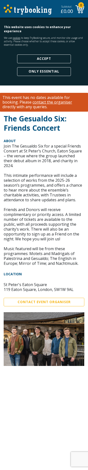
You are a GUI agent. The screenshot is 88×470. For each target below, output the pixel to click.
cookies (16, 38)
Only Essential (44, 71)
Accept (44, 58)
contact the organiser (52, 102)
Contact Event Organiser (44, 302)
